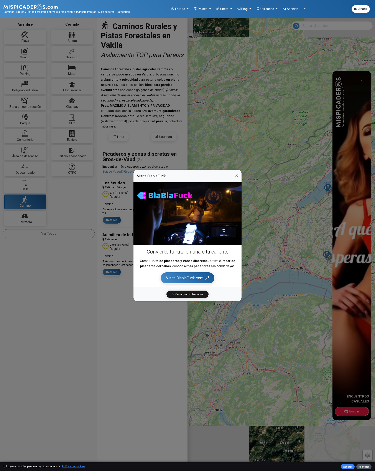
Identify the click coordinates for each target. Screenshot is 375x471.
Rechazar (364, 466)
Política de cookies (73, 466)
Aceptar (347, 466)
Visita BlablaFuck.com (185, 278)
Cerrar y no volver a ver (189, 294)
